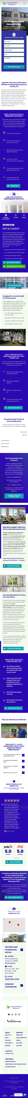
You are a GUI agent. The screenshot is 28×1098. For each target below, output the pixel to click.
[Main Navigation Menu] (24, 3)
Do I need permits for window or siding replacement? (12, 755)
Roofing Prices (10, 1067)
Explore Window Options (15, 266)
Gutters (19, 1045)
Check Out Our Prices (14, 648)
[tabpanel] (14, 234)
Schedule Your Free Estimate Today (14, 495)
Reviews (7, 1045)
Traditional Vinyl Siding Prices (15, 1064)
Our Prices (9, 1059)
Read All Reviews (15, 862)
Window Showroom (11, 985)
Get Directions (10, 963)
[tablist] (14, 217)
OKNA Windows (21, 1038)
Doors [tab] (16, 217)
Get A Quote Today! (15, 285)
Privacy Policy (14, 1078)
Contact (8, 1051)
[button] (10, 922)
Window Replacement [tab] (6, 218)
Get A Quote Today (14, 67)
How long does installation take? (11, 761)
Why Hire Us (9, 1043)
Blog (6, 1038)
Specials (8, 1040)
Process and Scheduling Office (11, 950)
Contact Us (9, 1053)
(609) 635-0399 (12, 979)
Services (19, 1033)
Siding (18, 1040)
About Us (8, 1035)
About (7, 1033)
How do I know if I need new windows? (11, 767)
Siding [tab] (24, 217)
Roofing (19, 1043)
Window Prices (10, 1061)
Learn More (14, 186)
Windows (19, 1035)
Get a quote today (14, 408)
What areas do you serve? (10, 772)
